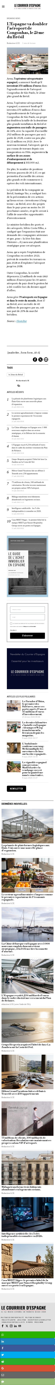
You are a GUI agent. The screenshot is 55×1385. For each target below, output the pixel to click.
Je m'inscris (27, 735)
